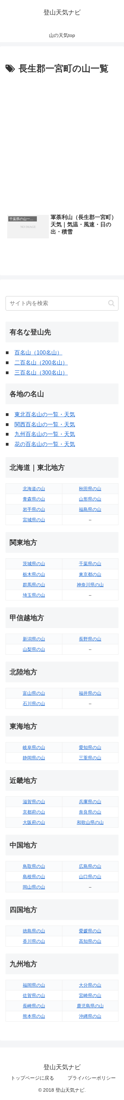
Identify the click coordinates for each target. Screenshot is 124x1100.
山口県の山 (90, 876)
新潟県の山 (34, 639)
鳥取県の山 (34, 866)
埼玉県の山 (34, 595)
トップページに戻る (32, 1078)
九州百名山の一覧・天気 (44, 434)
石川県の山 (34, 703)
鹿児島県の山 (90, 1005)
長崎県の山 (34, 1005)
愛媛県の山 (90, 930)
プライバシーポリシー (92, 1078)
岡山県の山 (34, 887)
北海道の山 (34, 488)
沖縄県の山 (90, 1016)
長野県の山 (90, 639)
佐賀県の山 (34, 995)
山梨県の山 (34, 649)
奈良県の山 (90, 812)
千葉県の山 (90, 563)
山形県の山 (90, 499)
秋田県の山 (90, 488)
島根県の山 (34, 876)
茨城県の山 (34, 563)
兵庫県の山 (90, 801)
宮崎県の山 (90, 995)
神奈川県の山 (90, 584)
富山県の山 (34, 693)
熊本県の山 (34, 1016)
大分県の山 (90, 985)
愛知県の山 (90, 747)
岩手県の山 (34, 509)
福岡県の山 (34, 985)
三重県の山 (90, 757)
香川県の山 (34, 941)
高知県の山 (90, 941)
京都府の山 (34, 812)
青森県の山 (34, 499)
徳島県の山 (34, 930)
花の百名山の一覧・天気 (44, 444)
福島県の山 (90, 509)
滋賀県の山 (34, 801)
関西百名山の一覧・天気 (44, 424)
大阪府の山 (34, 822)
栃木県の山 (34, 574)
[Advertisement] (62, 142)
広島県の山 (90, 866)
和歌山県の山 (90, 822)
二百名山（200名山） (41, 363)
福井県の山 (90, 693)
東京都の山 (90, 574)
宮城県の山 (34, 519)
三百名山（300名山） (41, 373)
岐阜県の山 (34, 747)
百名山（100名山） (38, 352)
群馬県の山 (34, 584)
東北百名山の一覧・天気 (44, 414)
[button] (111, 303)
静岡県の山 (34, 757)
